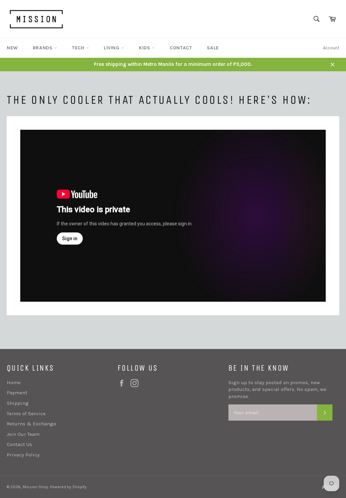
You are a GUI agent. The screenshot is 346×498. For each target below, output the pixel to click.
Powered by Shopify (68, 486)
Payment (17, 393)
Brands (43, 48)
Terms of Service (26, 413)
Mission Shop (35, 486)
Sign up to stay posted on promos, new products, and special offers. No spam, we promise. (277, 389)
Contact (181, 48)
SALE (213, 48)
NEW (12, 48)
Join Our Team (23, 434)
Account (331, 47)
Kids (145, 48)
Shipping (18, 403)
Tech (79, 48)
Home (14, 382)
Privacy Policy (23, 455)
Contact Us (19, 444)
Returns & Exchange (31, 424)
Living (112, 48)
